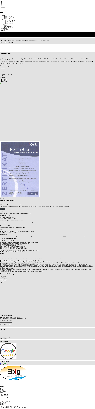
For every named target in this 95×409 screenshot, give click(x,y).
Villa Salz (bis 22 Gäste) (8, 16)
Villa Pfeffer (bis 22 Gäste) (9, 17)
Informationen (4, 28)
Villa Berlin (2, 364)
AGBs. (64, 236)
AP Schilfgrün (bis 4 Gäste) (9, 22)
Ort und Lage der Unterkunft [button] (8, 238)
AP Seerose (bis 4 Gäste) (8, 23)
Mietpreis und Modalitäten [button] (7, 200)
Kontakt (3, 30)
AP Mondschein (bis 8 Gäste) (9, 20)
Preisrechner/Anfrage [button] (6, 315)
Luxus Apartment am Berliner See (6, 322)
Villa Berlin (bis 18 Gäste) (8, 18)
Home (3, 14)
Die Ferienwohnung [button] (5, 53)
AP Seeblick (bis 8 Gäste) (8, 21)
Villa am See (6, 364)
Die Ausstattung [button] (4, 66)
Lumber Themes (23, 407)
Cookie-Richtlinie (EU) (8, 27)
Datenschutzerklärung (8, 26)
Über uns (6, 29)
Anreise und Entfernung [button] (7, 274)
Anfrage (2, 209)
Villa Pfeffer (6, 363)
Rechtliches (4, 24)
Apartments (4, 19)
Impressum (6, 25)
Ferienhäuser (4, 15)
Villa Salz (1, 363)
